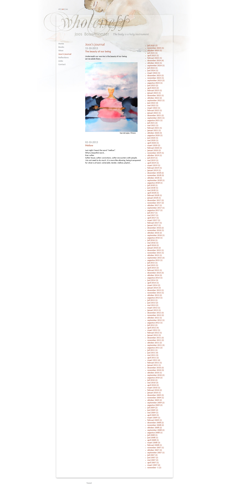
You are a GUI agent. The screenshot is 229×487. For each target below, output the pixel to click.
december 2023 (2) (155, 76)
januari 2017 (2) (154, 225)
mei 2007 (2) (152, 460)
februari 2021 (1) (154, 128)
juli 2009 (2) (152, 408)
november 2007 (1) (155, 448)
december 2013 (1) (155, 290)
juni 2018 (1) (152, 188)
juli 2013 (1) (152, 300)
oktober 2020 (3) (154, 133)
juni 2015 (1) (152, 265)
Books (61, 47)
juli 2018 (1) (152, 185)
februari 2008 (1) (154, 445)
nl (59, 9)
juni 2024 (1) (152, 71)
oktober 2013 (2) (154, 295)
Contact (62, 64)
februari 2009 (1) (154, 420)
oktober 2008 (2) (154, 428)
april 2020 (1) (153, 143)
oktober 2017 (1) (154, 205)
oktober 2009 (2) (154, 400)
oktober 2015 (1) (154, 255)
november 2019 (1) (155, 153)
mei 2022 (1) (152, 106)
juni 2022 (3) (152, 103)
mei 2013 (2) (152, 305)
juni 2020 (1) (152, 138)
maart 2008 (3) (153, 443)
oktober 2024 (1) (154, 63)
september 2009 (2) (156, 403)
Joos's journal (64, 54)
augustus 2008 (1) (154, 433)
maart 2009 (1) (153, 418)
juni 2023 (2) (152, 86)
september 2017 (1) (156, 208)
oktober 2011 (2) (154, 343)
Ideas (60, 50)
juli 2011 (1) (152, 350)
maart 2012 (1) (153, 330)
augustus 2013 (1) (154, 298)
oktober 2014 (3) (154, 275)
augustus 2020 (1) (154, 136)
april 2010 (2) (153, 385)
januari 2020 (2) (154, 151)
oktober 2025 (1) (154, 51)
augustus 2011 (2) (154, 348)
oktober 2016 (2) (154, 233)
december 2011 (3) (155, 338)
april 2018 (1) (153, 193)
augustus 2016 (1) (154, 238)
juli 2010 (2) (152, 380)
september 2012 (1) (156, 320)
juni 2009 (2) (152, 410)
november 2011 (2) (155, 340)
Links (60, 61)
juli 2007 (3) (152, 455)
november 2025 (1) (155, 48)
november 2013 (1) (155, 293)
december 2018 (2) (155, 173)
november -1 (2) (154, 468)
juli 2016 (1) (152, 240)
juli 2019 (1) (152, 158)
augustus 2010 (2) (154, 378)
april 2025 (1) (153, 56)
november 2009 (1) (155, 398)
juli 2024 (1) (152, 68)
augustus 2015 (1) (154, 260)
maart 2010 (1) (153, 388)
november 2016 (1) (155, 230)
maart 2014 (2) (153, 285)
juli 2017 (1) (152, 213)
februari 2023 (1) (154, 91)
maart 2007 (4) (153, 465)
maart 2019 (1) (153, 166)
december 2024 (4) (155, 61)
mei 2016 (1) (152, 243)
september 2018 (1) (156, 181)
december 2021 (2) (155, 116)
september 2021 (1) (156, 118)
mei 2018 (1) (152, 190)
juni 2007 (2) (152, 458)
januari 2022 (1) (154, 113)
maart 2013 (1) (153, 308)
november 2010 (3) (155, 370)
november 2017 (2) (155, 203)
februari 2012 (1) (154, 333)
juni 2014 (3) (152, 280)
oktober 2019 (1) (154, 156)
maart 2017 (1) (153, 220)
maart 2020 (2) (153, 146)
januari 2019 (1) (154, 171)
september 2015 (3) (156, 258)
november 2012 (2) (155, 315)
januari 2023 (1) (154, 93)
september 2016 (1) (156, 235)
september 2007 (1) (156, 453)
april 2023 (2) (153, 88)
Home (61, 44)
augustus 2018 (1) (154, 183)
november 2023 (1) (155, 78)
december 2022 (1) (155, 96)
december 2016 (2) (155, 228)
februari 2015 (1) (154, 270)
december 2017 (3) (155, 200)
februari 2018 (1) (154, 195)
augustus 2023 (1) (154, 83)
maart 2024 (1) (153, 73)
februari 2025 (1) (154, 58)
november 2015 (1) (155, 253)
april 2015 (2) (153, 268)
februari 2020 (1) (154, 148)
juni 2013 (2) (152, 303)
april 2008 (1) (153, 440)
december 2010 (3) (155, 368)
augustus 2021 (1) (154, 121)
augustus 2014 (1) (154, 278)
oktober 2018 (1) (154, 178)
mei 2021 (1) (152, 126)
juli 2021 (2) (152, 123)
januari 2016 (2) (154, 248)
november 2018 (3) (155, 176)
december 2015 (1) (155, 250)
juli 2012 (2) (152, 325)
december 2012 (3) (155, 313)
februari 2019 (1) (154, 168)
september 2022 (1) (156, 101)
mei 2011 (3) (152, 355)
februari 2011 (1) (154, 363)
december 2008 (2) (155, 423)
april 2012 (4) (153, 328)
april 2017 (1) (153, 218)
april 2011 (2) (153, 358)
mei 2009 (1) (152, 413)
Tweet (89, 483)
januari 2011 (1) (154, 365)
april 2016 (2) (153, 245)
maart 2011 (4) (153, 360)
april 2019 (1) (153, 163)
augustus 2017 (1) (154, 210)
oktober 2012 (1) (154, 318)
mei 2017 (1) (152, 215)
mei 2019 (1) (152, 161)
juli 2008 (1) (152, 435)
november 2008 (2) (155, 425)
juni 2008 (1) (152, 438)
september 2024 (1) (156, 66)
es (67, 9)
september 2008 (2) (156, 430)
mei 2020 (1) (152, 141)
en (63, 9)
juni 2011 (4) (152, 353)
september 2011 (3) (156, 345)
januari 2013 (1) (154, 310)
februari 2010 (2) (154, 390)
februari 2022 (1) (154, 111)
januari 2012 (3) (154, 335)
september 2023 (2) (156, 81)
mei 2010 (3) (152, 383)
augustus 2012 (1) (154, 323)
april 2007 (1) (153, 463)
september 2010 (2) (156, 375)
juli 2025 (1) (152, 53)
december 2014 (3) (155, 273)
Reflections (63, 58)
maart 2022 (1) (153, 108)
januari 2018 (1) (154, 198)
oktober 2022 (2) (154, 98)
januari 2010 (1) (154, 393)
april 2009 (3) (153, 415)
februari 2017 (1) (154, 223)
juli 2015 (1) (152, 263)
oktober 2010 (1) (154, 373)
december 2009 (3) (155, 395)
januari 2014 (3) (154, 288)
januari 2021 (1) (154, 131)
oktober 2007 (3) (154, 450)
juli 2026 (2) (152, 46)
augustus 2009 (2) (154, 405)
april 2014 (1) (153, 283)
